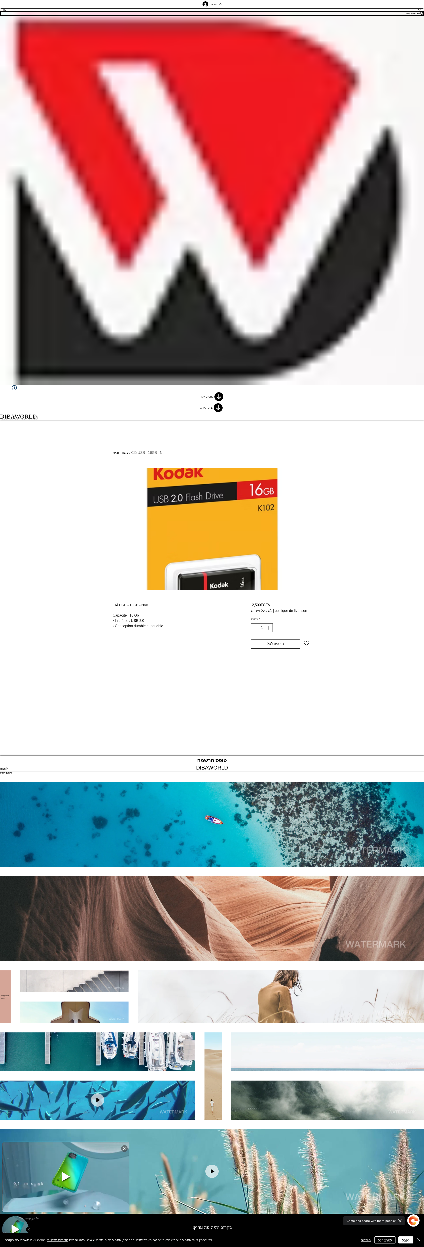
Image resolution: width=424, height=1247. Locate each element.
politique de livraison (291, 611)
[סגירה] (418, 1239)
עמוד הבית (121, 453)
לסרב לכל (385, 1240)
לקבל (406, 1240)
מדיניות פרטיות (57, 1240)
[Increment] (269, 628)
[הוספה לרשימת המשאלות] (306, 642)
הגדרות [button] (366, 1240)
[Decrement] (255, 628)
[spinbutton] (262, 628)
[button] (212, 824)
